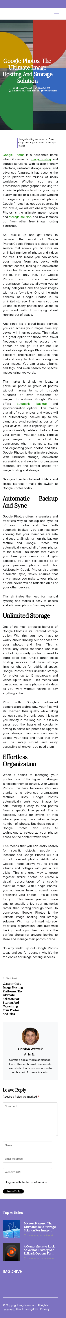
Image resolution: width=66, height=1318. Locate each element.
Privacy (45, 1309)
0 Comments (50, 90)
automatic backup (32, 404)
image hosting (41, 159)
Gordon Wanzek (24, 88)
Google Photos (13, 155)
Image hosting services (31, 139)
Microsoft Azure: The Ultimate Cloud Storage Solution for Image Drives (40, 1227)
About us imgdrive (27, 1309)
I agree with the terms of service (26, 1182)
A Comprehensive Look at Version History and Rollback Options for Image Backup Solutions (40, 1250)
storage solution (20, 217)
